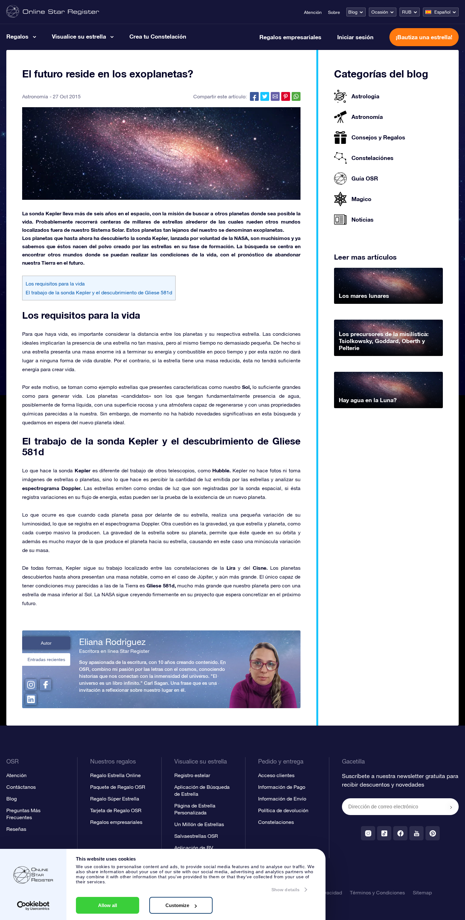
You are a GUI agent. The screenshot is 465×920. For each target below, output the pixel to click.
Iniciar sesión (355, 37)
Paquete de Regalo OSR (117, 787)
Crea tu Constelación (157, 36)
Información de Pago (281, 787)
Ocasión (379, 12)
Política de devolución (283, 810)
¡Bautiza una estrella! (424, 37)
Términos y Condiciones (377, 892)
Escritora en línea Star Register (114, 651)
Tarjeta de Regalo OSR (115, 810)
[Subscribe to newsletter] (451, 807)
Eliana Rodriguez (112, 642)
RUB (407, 12)
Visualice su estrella (79, 36)
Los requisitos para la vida (55, 283)
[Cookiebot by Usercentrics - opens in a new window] (33, 906)
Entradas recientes (46, 659)
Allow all (107, 905)
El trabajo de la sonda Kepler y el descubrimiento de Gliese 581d (99, 292)
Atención (313, 12)
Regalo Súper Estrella (114, 798)
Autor (46, 643)
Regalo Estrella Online (115, 775)
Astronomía (35, 96)
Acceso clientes (276, 775)
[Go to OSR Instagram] (368, 833)
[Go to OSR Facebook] (400, 833)
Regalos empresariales (290, 37)
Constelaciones (276, 822)
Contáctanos (21, 787)
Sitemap (422, 892)
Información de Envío (282, 798)
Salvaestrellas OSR (196, 836)
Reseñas (16, 829)
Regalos (17, 36)
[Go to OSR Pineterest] (432, 833)
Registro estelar (192, 775)
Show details (285, 889)
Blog (352, 12)
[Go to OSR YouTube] (416, 833)
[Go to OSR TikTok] (384, 833)
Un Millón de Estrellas (199, 824)
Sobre (334, 12)
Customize (177, 905)
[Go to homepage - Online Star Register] (52, 12)
